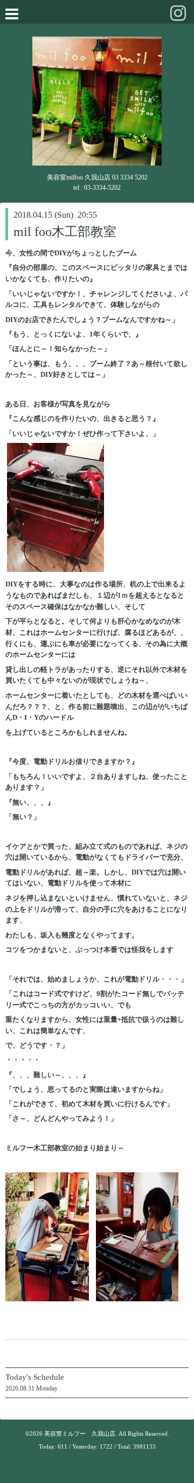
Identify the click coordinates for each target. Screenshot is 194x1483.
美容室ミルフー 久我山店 (79, 1433)
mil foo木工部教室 (64, 232)
